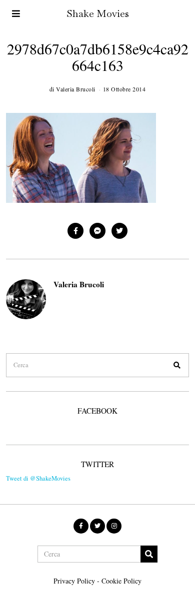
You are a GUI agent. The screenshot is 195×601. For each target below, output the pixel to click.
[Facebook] (76, 231)
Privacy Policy (74, 581)
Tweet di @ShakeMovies (38, 478)
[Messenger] (98, 231)
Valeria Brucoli (79, 284)
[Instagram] (114, 526)
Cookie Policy (122, 581)
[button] (177, 365)
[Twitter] (120, 231)
